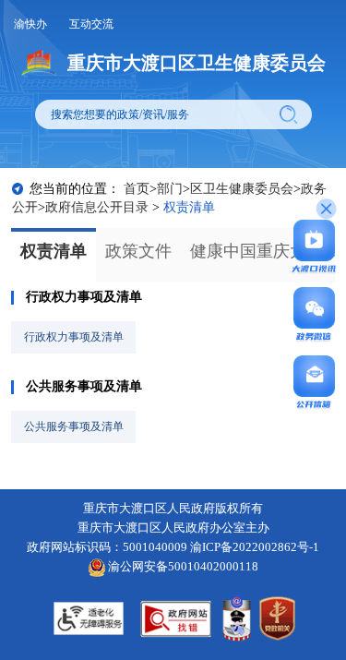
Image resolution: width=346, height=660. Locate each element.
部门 (170, 189)
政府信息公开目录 (97, 207)
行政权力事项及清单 (84, 297)
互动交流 (91, 24)
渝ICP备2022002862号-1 (254, 547)
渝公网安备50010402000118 (181, 566)
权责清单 (53, 251)
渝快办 (30, 24)
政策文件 (138, 251)
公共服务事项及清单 (84, 386)
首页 (136, 189)
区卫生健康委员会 (241, 189)
